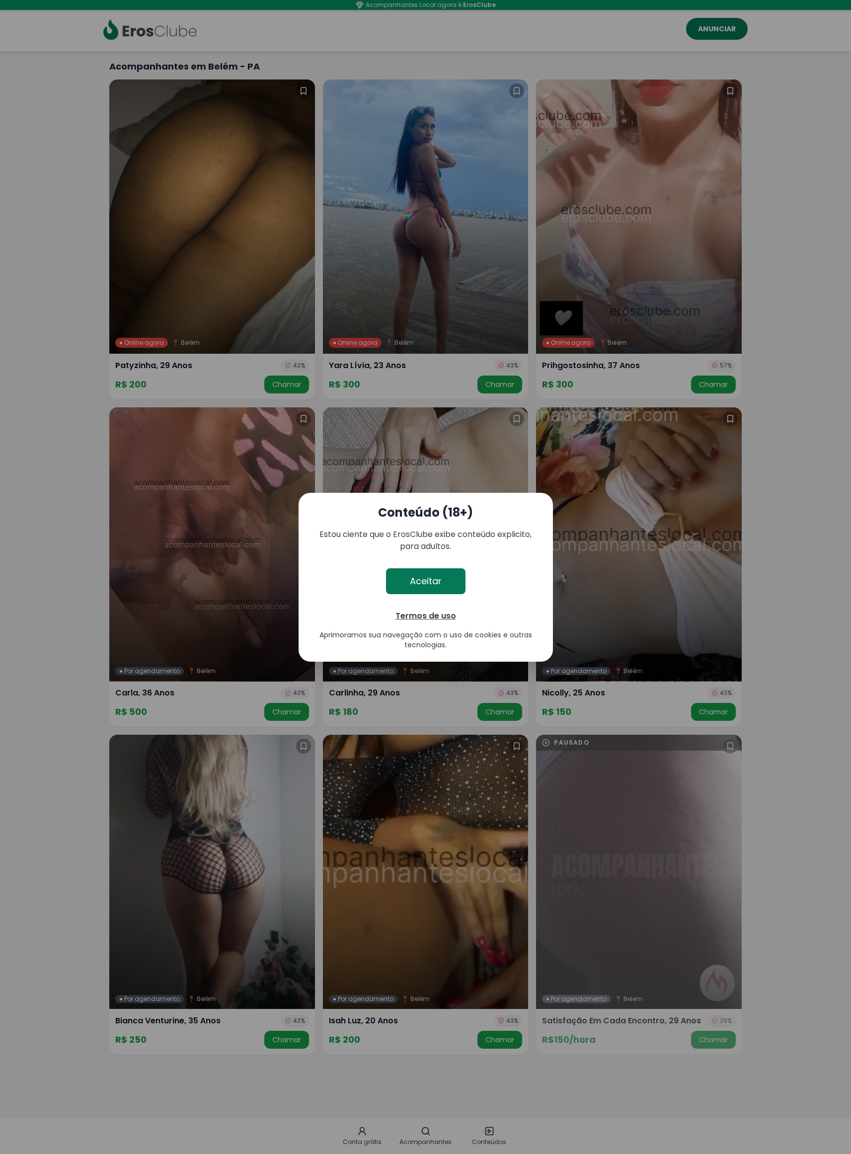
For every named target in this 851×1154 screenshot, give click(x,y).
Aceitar (426, 581)
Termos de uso (425, 615)
